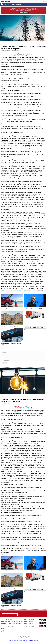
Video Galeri (31, 621)
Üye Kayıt (2, 630)
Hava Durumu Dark (4, 619)
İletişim (14, 640)
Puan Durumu (18, 623)
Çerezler (23, 640)
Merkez (12, 291)
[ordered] (16, 362)
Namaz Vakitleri (19, 621)
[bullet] (18, 362)
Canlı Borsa (18, 619)
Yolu (19, 554)
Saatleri (16, 291)
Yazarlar (31, 623)
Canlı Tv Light (3, 623)
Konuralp (3, 291)
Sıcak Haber (31, 626)
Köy (2, 554)
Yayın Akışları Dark (11, 621)
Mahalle (7, 291)
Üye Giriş (2, 628)
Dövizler (25, 621)
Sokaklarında (22, 291)
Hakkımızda (11, 640)
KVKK (27, 640)
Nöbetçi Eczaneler (12, 623)
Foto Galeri (31, 619)
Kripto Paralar (26, 624)
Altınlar (25, 619)
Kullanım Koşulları (31, 640)
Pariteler (25, 626)
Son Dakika (10, 624)
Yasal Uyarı (36, 640)
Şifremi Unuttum (4, 631)
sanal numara (11, 626)
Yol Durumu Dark (4, 621)
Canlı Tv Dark (10, 619)
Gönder (4, 362)
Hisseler (25, 623)
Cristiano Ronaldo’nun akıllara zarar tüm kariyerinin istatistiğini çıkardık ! (15, 4)
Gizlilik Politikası (19, 640)
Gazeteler (31, 624)
